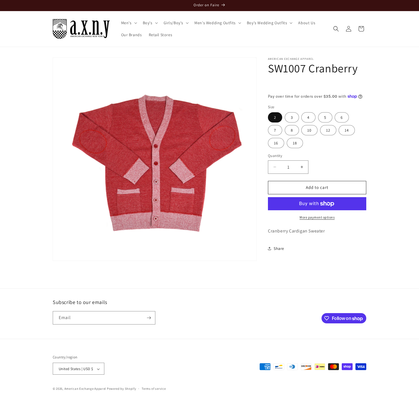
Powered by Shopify (121, 389)
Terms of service (154, 389)
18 (295, 143)
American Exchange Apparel (85, 389)
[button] (128, 23)
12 (328, 130)
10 (309, 130)
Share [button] (279, 248)
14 (347, 130)
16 (276, 143)
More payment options (317, 217)
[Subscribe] (149, 318)
